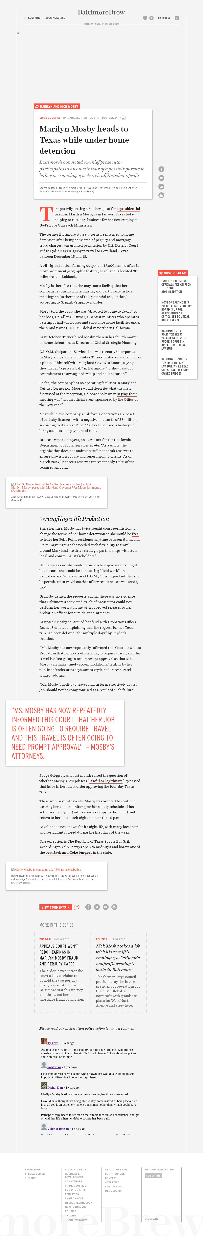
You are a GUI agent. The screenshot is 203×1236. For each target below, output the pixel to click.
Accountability (76, 1169)
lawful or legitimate (106, 780)
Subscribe (153, 1175)
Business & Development (74, 1175)
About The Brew (116, 1169)
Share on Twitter (97, 910)
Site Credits (151, 1218)
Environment (74, 1198)
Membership (113, 1190)
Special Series (35, 1173)
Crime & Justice (49, 117)
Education (72, 1194)
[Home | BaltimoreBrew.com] (101, 12)
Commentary (73, 1181)
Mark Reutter (77, 117)
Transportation (76, 1219)
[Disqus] (90, 1085)
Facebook (145, 17)
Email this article (105, 910)
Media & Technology (78, 1202)
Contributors (115, 1173)
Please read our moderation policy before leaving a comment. (88, 1028)
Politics (101, 939)
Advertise (112, 1182)
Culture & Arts (75, 1189)
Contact (111, 1178)
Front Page (32, 1169)
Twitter (151, 17)
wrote (94, 445)
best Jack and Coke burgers (69, 852)
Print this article (114, 910)
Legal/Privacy (115, 1186)
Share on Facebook (88, 910)
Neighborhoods (75, 1206)
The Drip (45, 939)
